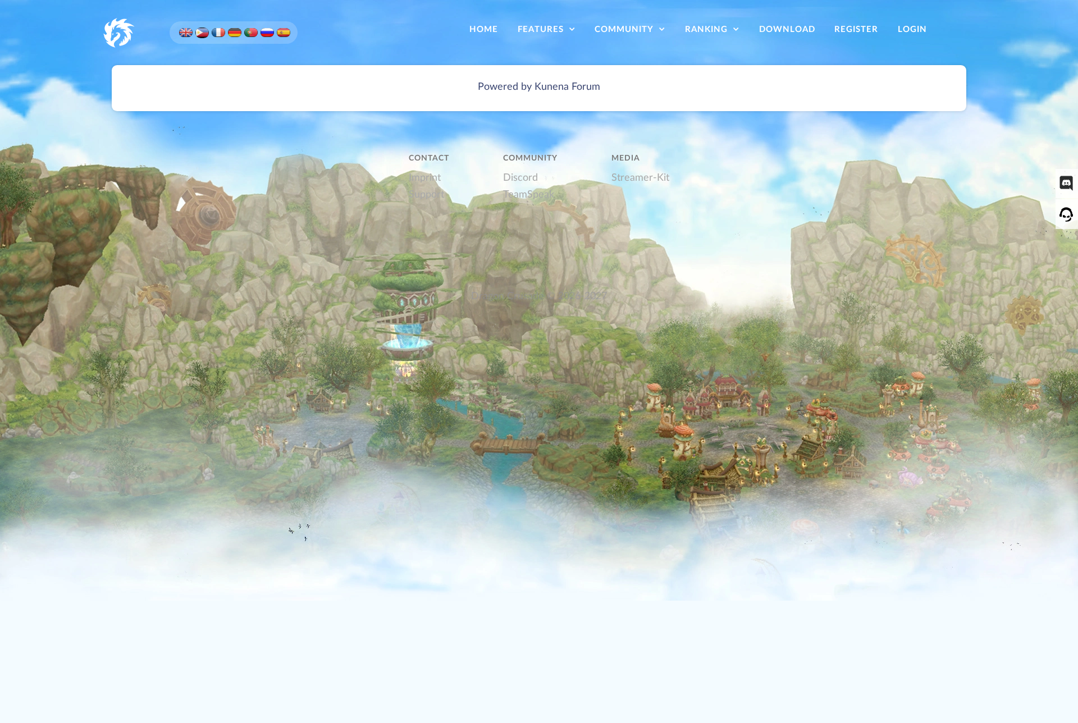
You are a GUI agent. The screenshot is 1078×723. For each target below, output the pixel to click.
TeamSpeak (528, 194)
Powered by (505, 86)
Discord (520, 177)
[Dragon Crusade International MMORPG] (118, 31)
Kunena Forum (567, 86)
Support (426, 194)
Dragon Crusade (507, 296)
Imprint (425, 177)
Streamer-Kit (640, 177)
